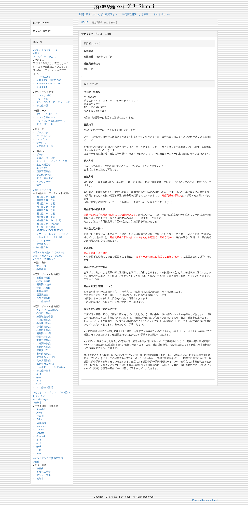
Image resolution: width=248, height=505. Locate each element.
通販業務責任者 (92, 63)
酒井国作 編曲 (43, 284)
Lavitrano (41, 422)
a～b (39, 439)
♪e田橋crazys (40, 399)
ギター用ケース (44, 124)
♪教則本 (37, 402)
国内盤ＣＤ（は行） (47, 213)
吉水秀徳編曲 (43, 297)
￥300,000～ (43, 86)
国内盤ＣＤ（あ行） (47, 196)
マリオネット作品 (45, 356)
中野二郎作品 (43, 340)
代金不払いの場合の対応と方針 (100, 308)
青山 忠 (41, 265)
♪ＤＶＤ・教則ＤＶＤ (44, 259)
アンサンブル (43, 475)
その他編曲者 (43, 301)
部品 (38, 184)
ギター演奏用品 (44, 178)
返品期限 (88, 247)
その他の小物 (43, 174)
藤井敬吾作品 (43, 346)
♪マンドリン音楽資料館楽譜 (48, 458)
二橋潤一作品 (43, 343)
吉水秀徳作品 (43, 353)
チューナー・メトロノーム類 (51, 161)
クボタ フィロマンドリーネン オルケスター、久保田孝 (52, 235)
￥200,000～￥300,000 (48, 83)
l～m (38, 449)
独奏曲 (40, 468)
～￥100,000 (43, 76)
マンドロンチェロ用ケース (50, 120)
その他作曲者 (43, 370)
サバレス (41, 142)
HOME (84, 22)
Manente (41, 426)
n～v (38, 453)
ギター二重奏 (43, 471)
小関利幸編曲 (43, 281)
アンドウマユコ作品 (47, 309)
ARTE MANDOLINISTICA (49, 230)
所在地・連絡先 (92, 91)
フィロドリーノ (44, 240)
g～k (38, 446)
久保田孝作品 (43, 319)
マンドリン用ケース (47, 113)
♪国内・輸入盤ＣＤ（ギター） (49, 252)
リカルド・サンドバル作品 (50, 367)
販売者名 (88, 51)
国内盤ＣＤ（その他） (48, 223)
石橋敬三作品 (43, 313)
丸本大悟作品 (43, 360)
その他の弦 (42, 105)
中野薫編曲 (42, 291)
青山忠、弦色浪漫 (45, 227)
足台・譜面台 (43, 164)
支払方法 (88, 176)
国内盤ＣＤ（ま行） (47, 216)
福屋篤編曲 (42, 294)
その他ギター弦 (44, 146)
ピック (40, 154)
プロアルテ (42, 132)
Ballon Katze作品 (45, 363)
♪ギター (37, 53)
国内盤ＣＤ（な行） (47, 210)
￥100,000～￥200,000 (48, 80)
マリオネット (43, 243)
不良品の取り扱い (93, 228)
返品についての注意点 (95, 267)
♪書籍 (36, 461)
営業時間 (88, 124)
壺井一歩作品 (43, 336)
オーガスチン (43, 135)
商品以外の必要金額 (94, 209)
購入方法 (88, 160)
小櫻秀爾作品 (43, 326)
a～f (38, 373)
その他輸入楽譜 (44, 387)
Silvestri (40, 436)
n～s (38, 380)
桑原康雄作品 (43, 323)
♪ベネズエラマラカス (44, 56)
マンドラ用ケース (45, 117)
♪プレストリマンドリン (45, 49)
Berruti (40, 416)
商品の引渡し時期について (98, 286)
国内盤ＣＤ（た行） (47, 206)
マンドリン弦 (43, 95)
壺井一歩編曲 (43, 287)
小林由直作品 (43, 329)
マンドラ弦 (42, 98)
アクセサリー (43, 181)
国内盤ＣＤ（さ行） (47, 203)
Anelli (39, 412)
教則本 (40, 478)
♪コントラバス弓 (42, 189)
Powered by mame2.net (205, 500)
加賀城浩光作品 (44, 316)
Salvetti (40, 432)
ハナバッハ (42, 139)
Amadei (40, 409)
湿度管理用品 (43, 171)
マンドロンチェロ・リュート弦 (53, 102)
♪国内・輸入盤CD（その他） (48, 255)
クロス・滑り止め (45, 157)
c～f (38, 443)
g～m (39, 377)
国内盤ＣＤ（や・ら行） (49, 220)
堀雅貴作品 (42, 350)
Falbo (39, 419)
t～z (38, 384)
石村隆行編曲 (43, 277)
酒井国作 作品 (43, 333)
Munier (40, 429)
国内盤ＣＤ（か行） (47, 200)
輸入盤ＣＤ (42, 247)
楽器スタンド (43, 167)
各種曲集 (41, 269)
